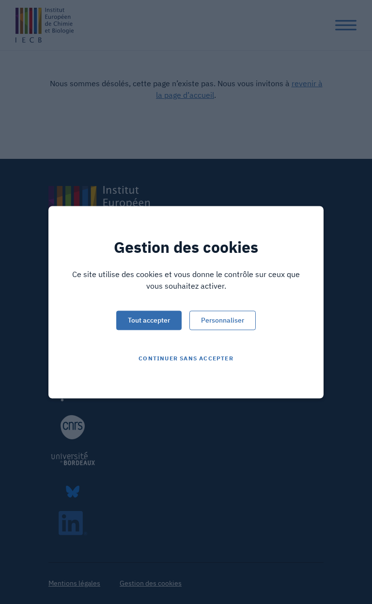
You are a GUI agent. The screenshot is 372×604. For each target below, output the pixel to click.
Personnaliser (222, 319)
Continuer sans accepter (186, 357)
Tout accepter (149, 319)
